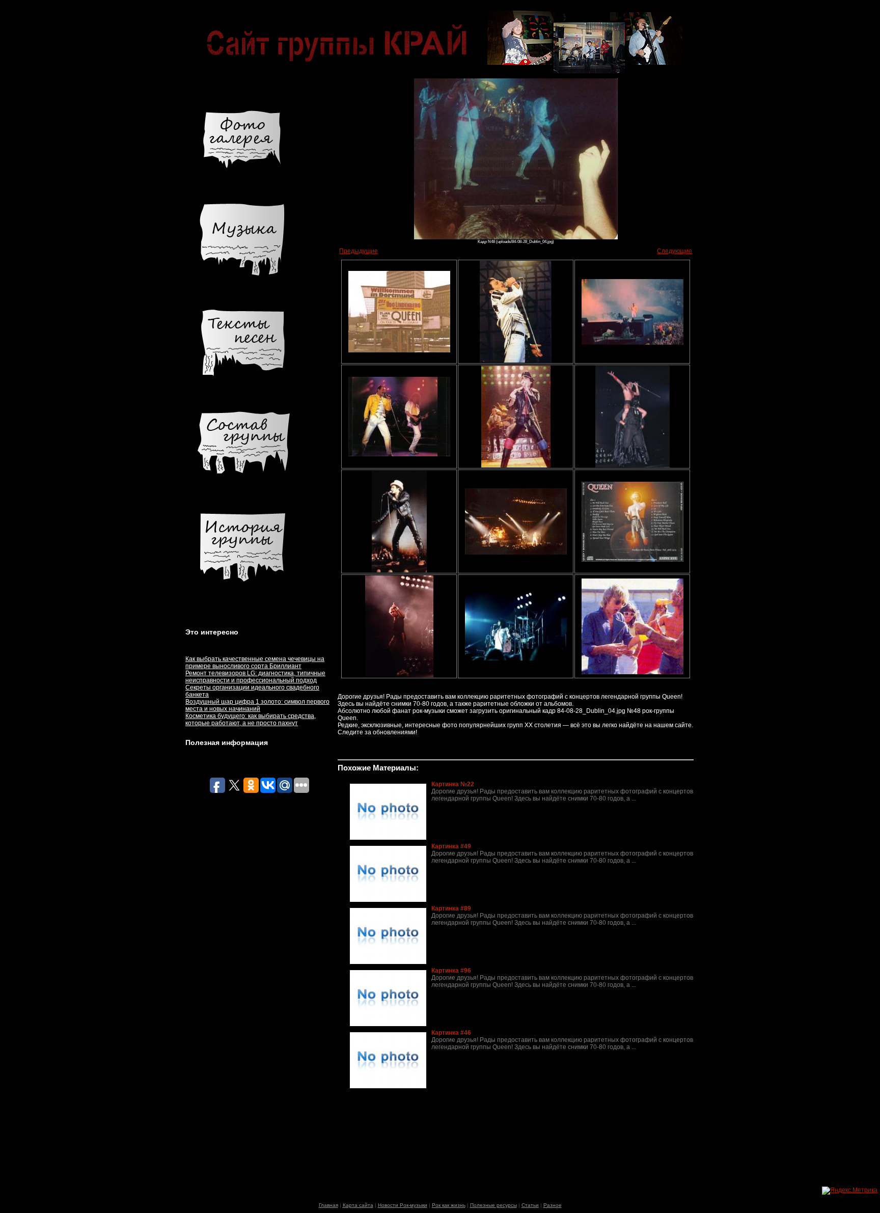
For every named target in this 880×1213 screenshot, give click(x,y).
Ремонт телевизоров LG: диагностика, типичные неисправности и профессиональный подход (255, 677)
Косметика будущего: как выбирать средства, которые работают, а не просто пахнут (250, 719)
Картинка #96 (451, 970)
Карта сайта (358, 1205)
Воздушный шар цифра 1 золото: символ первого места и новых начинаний (257, 705)
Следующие (674, 251)
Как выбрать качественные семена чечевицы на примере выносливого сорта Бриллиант (254, 662)
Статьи (530, 1205)
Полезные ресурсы (493, 1205)
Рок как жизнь (448, 1205)
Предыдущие (358, 251)
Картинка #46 (451, 1032)
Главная (328, 1205)
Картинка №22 (452, 784)
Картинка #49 (451, 846)
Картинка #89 (451, 908)
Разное (552, 1205)
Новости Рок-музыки (402, 1205)
